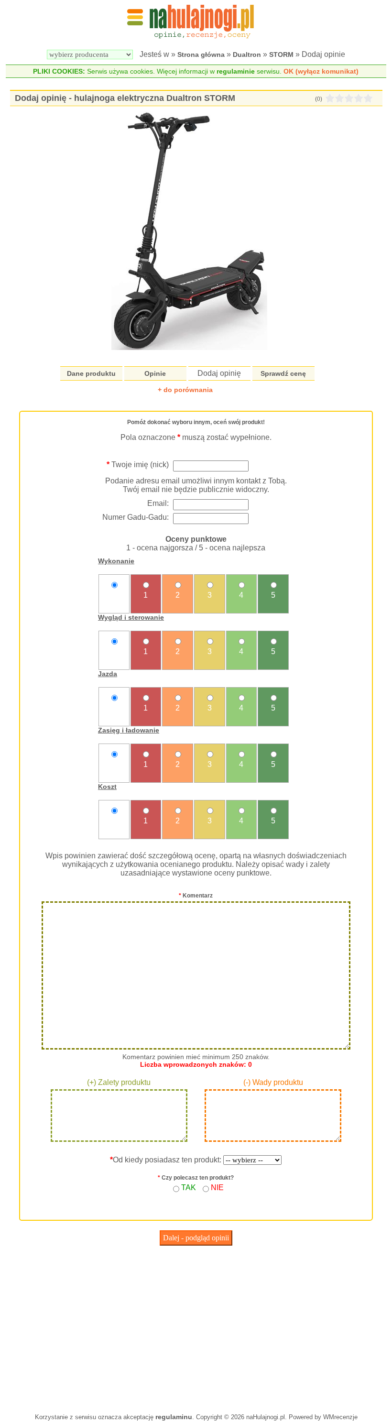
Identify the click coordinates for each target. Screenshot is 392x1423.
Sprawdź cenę (283, 373)
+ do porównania (185, 390)
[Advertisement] (196, 1327)
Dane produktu (91, 373)
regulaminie (236, 71)
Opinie (155, 373)
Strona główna (201, 54)
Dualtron (247, 54)
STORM (281, 54)
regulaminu (173, 1417)
